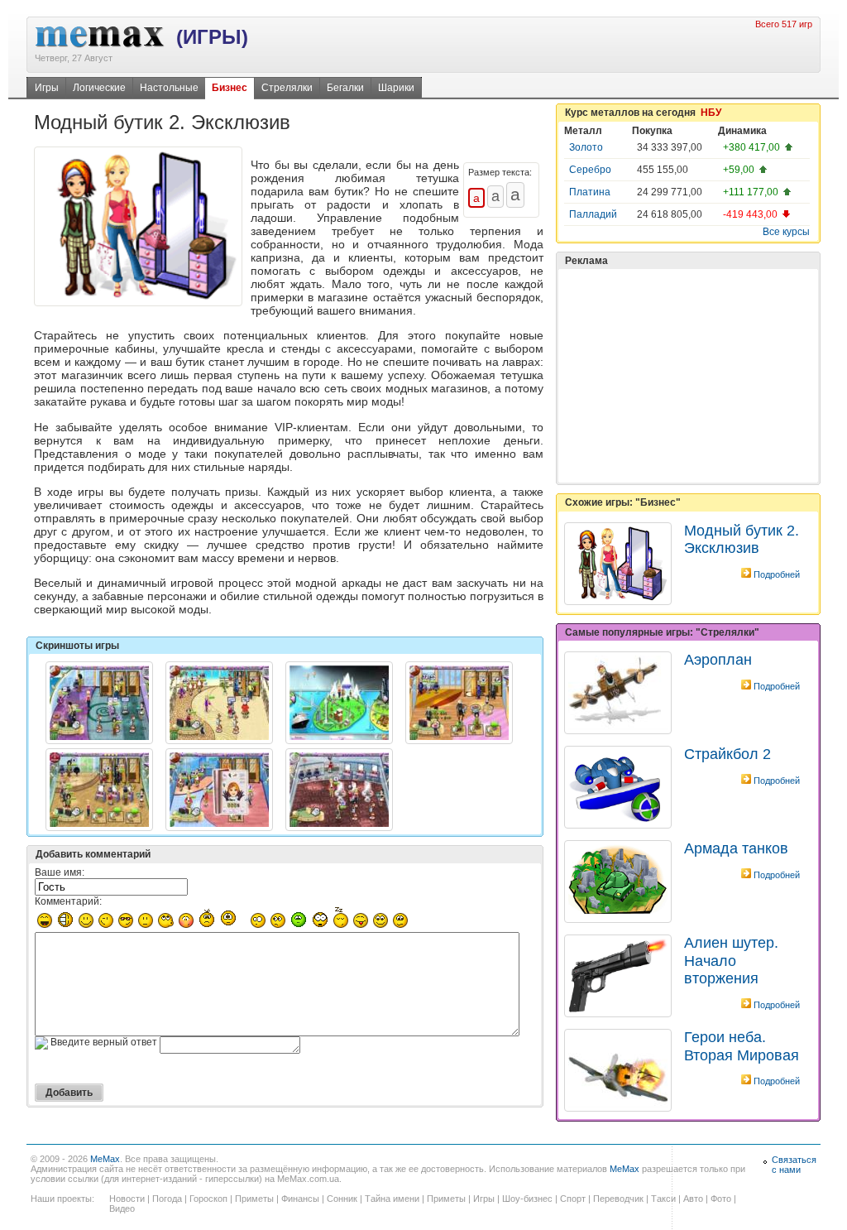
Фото (721, 1199)
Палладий (593, 214)
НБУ (711, 112)
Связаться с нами (794, 1165)
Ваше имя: (59, 872)
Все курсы (786, 232)
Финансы (300, 1199)
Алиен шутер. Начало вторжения (731, 961)
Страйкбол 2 (727, 754)
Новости (127, 1199)
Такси (663, 1199)
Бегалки (345, 88)
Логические (99, 88)
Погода (167, 1199)
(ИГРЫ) (212, 37)
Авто (693, 1199)
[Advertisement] (688, 375)
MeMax (105, 1159)
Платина (589, 192)
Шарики (396, 88)
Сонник (342, 1199)
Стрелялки (287, 88)
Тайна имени (392, 1199)
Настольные (169, 88)
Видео (122, 1208)
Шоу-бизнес (527, 1199)
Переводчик (618, 1199)
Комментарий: (68, 901)
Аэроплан (718, 659)
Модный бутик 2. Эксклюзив (741, 539)
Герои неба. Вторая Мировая (741, 1046)
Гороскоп (208, 1199)
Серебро (590, 169)
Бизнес (229, 88)
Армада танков (736, 848)
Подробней (777, 574)
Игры (47, 88)
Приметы (254, 1199)
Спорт (573, 1199)
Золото (586, 147)
